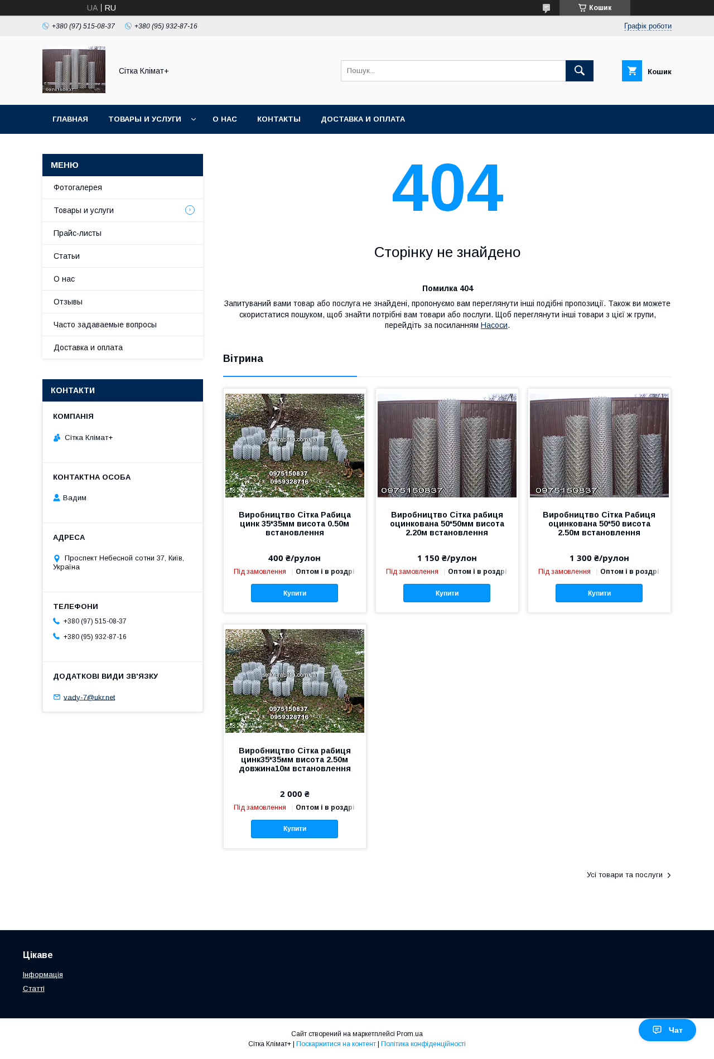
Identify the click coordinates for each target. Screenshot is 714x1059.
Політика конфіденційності (423, 1044)
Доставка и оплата (363, 119)
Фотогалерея (78, 187)
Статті (34, 988)
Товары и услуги (144, 119)
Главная (70, 119)
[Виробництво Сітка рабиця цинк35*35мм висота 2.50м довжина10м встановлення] (295, 680)
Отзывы (68, 301)
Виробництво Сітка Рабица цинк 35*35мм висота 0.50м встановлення (295, 523)
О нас (225, 119)
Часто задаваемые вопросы (105, 324)
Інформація (43, 974)
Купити (294, 593)
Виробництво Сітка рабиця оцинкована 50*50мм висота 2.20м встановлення (447, 523)
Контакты (279, 119)
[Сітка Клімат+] (73, 90)
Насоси (494, 325)
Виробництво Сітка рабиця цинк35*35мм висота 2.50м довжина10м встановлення (295, 759)
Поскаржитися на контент (336, 1044)
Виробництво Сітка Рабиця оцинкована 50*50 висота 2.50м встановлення (599, 523)
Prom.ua (410, 1034)
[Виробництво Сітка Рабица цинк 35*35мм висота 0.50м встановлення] (295, 444)
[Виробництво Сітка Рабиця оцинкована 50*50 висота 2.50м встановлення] (599, 444)
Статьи (67, 256)
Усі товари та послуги (625, 875)
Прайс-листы (78, 233)
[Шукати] (580, 70)
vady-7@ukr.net (89, 697)
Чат (676, 1030)
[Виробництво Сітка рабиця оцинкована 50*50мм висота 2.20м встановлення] (447, 444)
